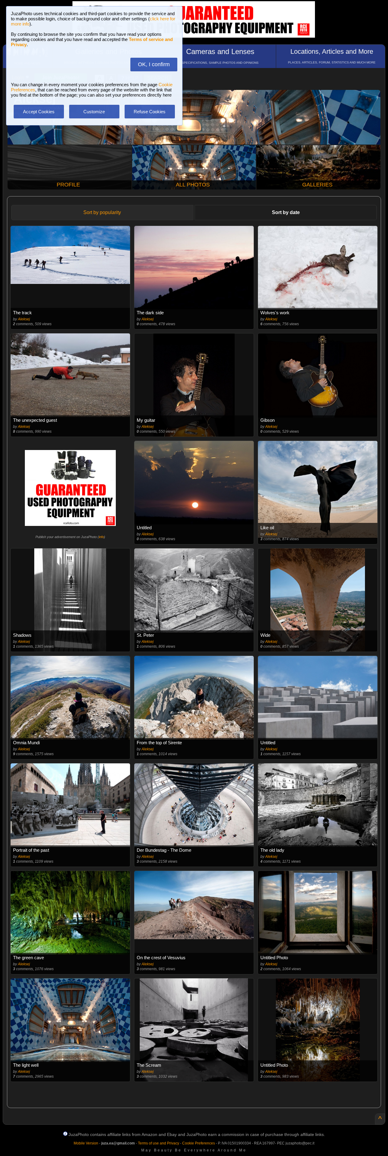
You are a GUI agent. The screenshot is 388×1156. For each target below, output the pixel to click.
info (101, 537)
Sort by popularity (102, 212)
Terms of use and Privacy (158, 1143)
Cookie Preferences (198, 1143)
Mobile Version (86, 1143)
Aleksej (24, 319)
